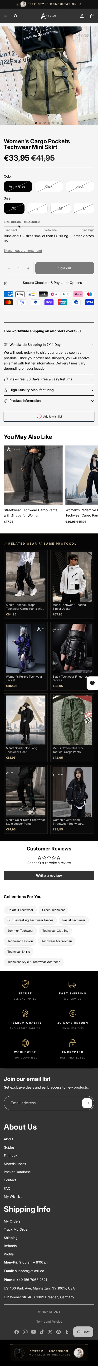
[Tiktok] (42, 1332)
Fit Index (10, 1155)
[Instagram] (25, 1332)
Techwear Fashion (20, 941)
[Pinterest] (58, 1332)
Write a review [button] (49, 875)
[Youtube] (33, 1332)
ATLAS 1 (54, 1312)
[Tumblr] (67, 1332)
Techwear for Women (57, 941)
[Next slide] (89, 485)
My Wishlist (13, 1196)
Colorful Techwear (20, 910)
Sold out (64, 268)
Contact (10, 1180)
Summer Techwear (20, 930)
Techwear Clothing (55, 930)
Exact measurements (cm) (23, 250)
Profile (9, 1254)
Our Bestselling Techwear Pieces (30, 920)
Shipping (11, 1238)
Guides (9, 1147)
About (8, 1139)
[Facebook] (17, 1332)
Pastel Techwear (73, 920)
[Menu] (5, 15)
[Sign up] (87, 1103)
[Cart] (92, 16)
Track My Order (16, 1229)
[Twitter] (50, 1332)
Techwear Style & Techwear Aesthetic (33, 962)
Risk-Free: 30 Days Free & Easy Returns (41, 379)
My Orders (12, 1221)
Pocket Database (17, 1172)
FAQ (7, 1188)
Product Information (25, 401)
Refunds (10, 1246)
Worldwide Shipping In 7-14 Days (36, 345)
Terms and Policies (49, 1321)
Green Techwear (53, 910)
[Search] (15, 16)
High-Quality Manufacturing (32, 390)
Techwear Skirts (18, 951)
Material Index (15, 1164)
